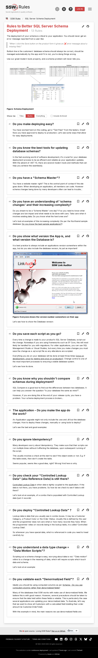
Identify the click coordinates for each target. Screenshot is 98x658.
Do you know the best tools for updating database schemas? (40, 149)
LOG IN (80, 9)
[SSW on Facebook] (66, 639)
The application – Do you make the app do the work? (41, 412)
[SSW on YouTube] (56, 639)
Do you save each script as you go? (37, 333)
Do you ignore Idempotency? (32, 439)
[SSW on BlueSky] (85, 639)
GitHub (57, 654)
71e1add (79, 650)
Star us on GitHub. (58, 631)
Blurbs (30, 116)
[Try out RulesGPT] (57, 9)
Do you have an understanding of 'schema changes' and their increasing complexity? (42, 203)
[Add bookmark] (78, 123)
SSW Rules (15, 18)
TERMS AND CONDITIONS (41, 639)
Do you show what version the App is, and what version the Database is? (41, 237)
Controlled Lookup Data (23, 485)
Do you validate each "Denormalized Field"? (43, 579)
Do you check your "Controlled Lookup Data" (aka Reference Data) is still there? (41, 477)
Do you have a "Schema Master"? (36, 177)
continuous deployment (39, 650)
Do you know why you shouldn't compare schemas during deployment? (41, 380)
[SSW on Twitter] (80, 639)
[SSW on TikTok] (90, 639)
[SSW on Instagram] (71, 639)
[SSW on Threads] (75, 639)
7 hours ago (62, 650)
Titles (21, 116)
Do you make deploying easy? (33, 124)
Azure (49, 654)
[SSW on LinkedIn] (61, 639)
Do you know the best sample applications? (42, 224)
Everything (40, 116)
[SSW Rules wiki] (70, 9)
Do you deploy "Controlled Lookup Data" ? (42, 510)
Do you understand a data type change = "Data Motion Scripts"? (41, 548)
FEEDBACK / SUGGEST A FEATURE (18, 639)
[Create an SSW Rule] (64, 9)
